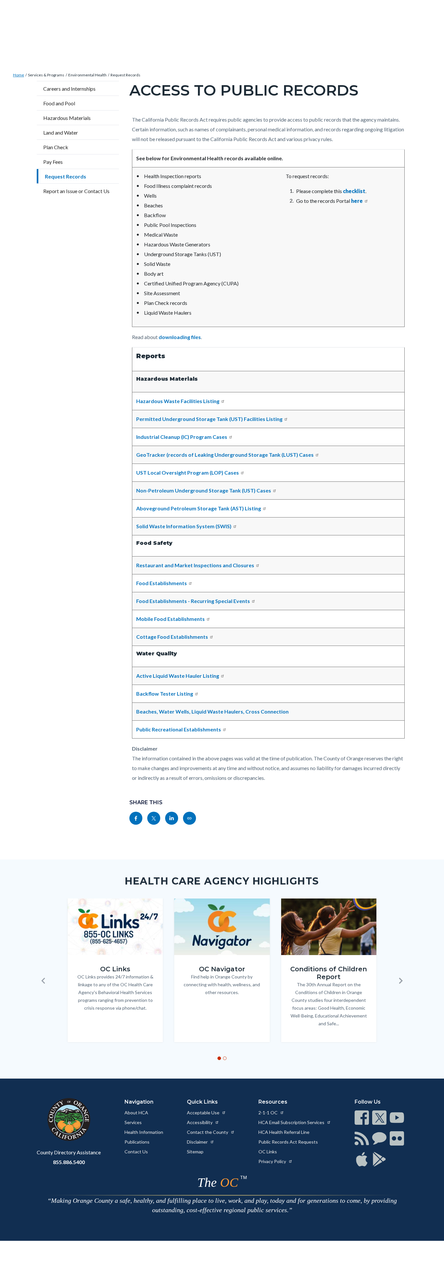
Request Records (125, 74)
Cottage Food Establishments (172, 637)
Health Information (143, 1132)
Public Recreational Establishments (178, 729)
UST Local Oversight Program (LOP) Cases (187, 472)
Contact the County (208, 1132)
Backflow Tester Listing (164, 693)
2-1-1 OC (268, 1112)
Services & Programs (46, 74)
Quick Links (202, 1102)
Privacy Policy (272, 1161)
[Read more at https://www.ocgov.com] (69, 1119)
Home (18, 74)
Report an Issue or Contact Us (76, 191)
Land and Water (60, 132)
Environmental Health (87, 74)
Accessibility (200, 1122)
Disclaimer (198, 1142)
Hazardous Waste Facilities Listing (177, 401)
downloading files (180, 337)
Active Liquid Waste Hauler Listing (177, 676)
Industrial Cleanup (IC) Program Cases (181, 437)
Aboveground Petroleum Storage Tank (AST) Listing (198, 508)
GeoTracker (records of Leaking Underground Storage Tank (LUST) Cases (225, 455)
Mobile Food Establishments (170, 619)
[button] (43, 980)
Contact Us (136, 1151)
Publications (137, 1142)
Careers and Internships (69, 88)
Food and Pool (59, 103)
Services (133, 1122)
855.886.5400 (69, 1162)
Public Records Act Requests (288, 1142)
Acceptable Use (203, 1112)
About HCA (136, 1112)
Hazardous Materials (67, 118)
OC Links (267, 1151)
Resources (272, 1102)
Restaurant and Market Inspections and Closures (195, 565)
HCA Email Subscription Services (291, 1122)
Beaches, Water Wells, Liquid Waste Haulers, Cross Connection (212, 711)
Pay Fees (53, 162)
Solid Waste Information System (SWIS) (183, 526)
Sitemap (195, 1151)
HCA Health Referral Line (283, 1132)
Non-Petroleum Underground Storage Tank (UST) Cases (203, 490)
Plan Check (55, 147)
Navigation (138, 1102)
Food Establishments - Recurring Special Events (193, 601)
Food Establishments (161, 583)
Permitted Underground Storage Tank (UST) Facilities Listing (209, 419)
